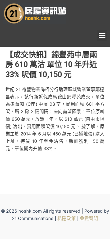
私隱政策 (66, 218)
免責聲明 (89, 218)
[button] (102, 35)
